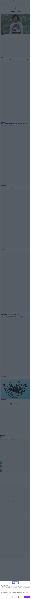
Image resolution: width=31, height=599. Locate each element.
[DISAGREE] (29, 582)
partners (5, 586)
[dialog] (15, 590)
